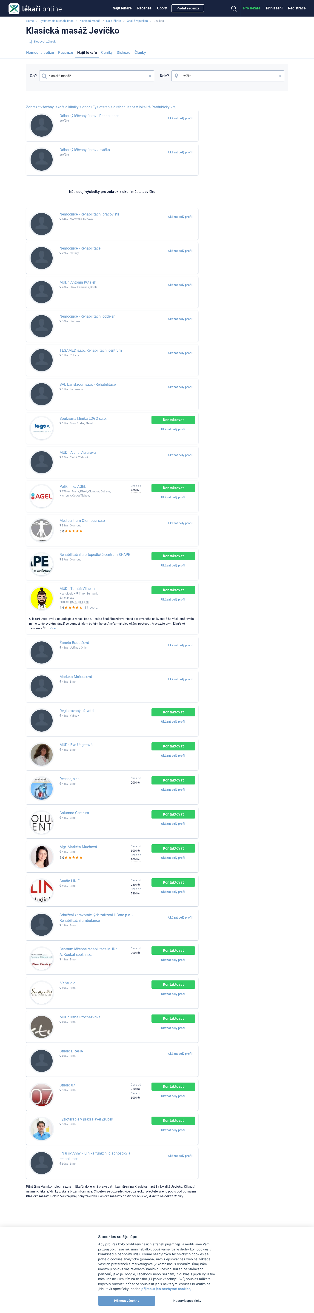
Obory (162, 8)
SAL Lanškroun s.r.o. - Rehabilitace (88, 384)
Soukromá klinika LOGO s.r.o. (83, 418)
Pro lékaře (251, 8)
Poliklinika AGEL (73, 486)
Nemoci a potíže (40, 52)
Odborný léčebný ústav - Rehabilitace (89, 116)
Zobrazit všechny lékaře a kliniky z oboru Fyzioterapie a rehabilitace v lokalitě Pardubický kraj (101, 107)
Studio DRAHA (71, 1051)
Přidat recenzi (188, 8)
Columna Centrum (74, 813)
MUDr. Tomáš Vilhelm (77, 588)
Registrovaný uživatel (77, 711)
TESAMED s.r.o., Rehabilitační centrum (91, 350)
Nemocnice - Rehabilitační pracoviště (89, 214)
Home (30, 21)
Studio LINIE (70, 881)
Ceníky (107, 52)
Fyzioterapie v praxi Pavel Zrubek (86, 1119)
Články (140, 52)
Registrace (297, 8)
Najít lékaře (122, 8)
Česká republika (137, 21)
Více (53, 628)
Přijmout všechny (126, 1300)
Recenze (144, 8)
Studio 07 (67, 1085)
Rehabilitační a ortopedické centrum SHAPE (95, 554)
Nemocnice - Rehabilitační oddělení (88, 316)
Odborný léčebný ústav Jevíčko (85, 150)
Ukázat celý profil (180, 118)
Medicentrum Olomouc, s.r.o (82, 520)
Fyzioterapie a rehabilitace (57, 21)
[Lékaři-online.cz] (35, 8)
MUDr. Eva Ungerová (76, 745)
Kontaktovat (173, 420)
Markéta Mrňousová (76, 677)
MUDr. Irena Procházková (80, 1017)
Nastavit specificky (187, 1300)
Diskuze (123, 52)
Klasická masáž (90, 21)
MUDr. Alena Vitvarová (78, 452)
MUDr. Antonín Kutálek (78, 282)
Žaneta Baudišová (74, 643)
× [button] (150, 76)
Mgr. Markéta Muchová (78, 847)
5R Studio (67, 983)
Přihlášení (274, 8)
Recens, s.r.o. (70, 779)
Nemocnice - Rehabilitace (80, 248)
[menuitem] (122, 8)
